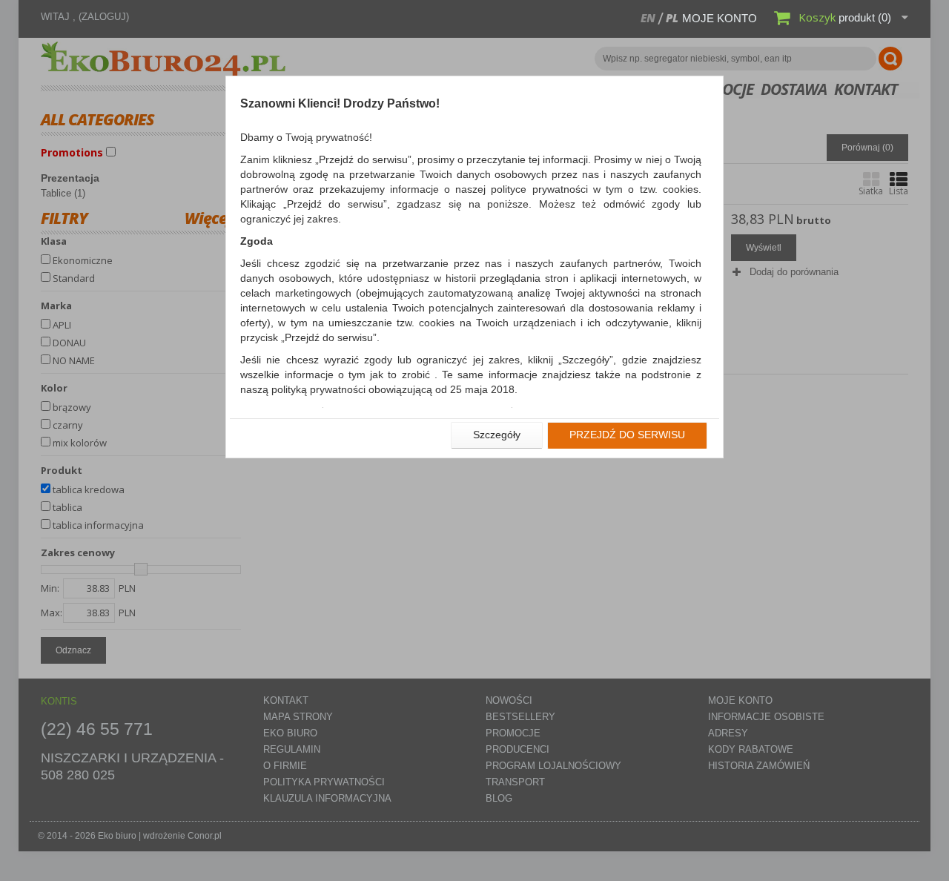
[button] (497, 435)
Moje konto (719, 18)
